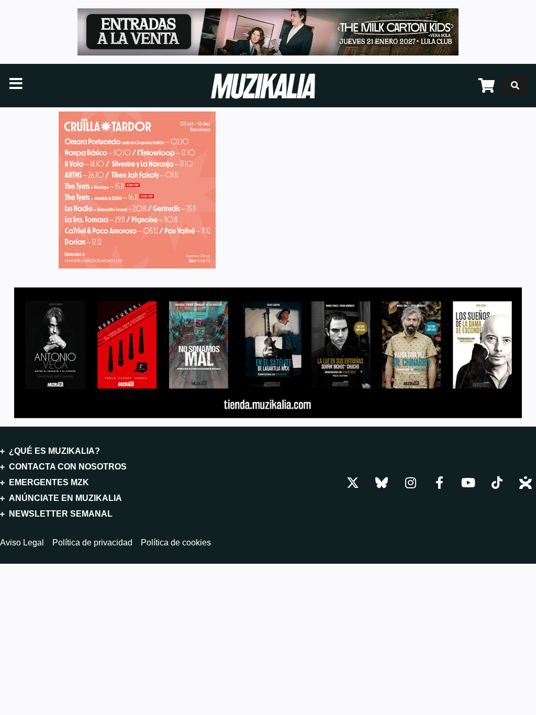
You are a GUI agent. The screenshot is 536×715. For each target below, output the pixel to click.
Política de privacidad (92, 543)
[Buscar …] (515, 85)
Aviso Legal (22, 543)
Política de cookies (176, 543)
